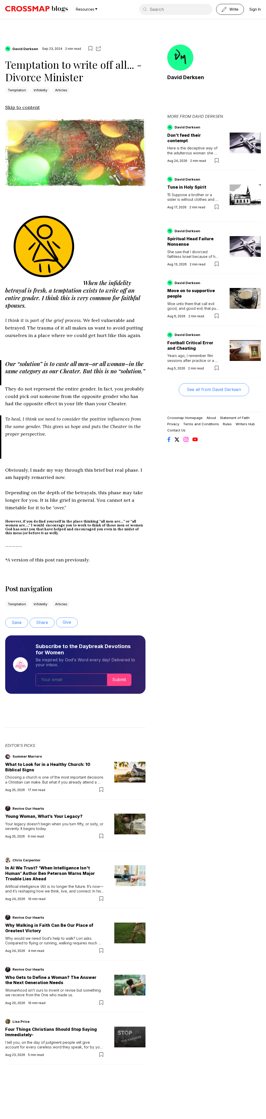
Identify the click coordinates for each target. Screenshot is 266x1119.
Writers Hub (245, 424)
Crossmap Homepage (185, 418)
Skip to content (22, 107)
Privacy (173, 424)
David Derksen (25, 49)
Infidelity (40, 90)
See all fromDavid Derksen (214, 389)
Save (17, 622)
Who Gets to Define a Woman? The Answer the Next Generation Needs (50, 980)
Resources (85, 9)
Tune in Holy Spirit (186, 187)
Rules (227, 424)
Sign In (255, 9)
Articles (61, 90)
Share (42, 622)
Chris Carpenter (26, 860)
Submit (119, 679)
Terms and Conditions (201, 424)
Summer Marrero (27, 756)
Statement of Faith (235, 418)
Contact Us (176, 430)
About (211, 418)
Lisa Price (21, 1021)
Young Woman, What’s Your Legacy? (44, 816)
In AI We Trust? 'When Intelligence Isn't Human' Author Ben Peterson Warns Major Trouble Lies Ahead (50, 873)
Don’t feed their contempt (184, 138)
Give (67, 622)
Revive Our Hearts (28, 808)
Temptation (17, 90)
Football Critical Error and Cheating (190, 345)
